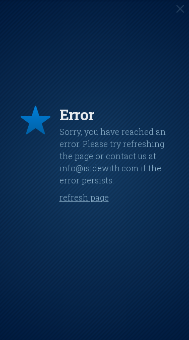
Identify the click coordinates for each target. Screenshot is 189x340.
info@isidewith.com (99, 168)
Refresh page (84, 197)
